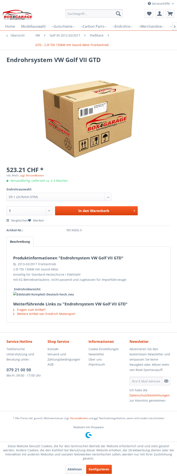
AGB (50, 364)
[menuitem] (94, 13)
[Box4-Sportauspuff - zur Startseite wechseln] (17, 14)
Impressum (96, 364)
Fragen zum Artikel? (31, 310)
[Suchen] (118, 13)
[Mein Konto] (159, 13)
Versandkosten (79, 418)
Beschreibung (20, 242)
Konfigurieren (99, 469)
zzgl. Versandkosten (32, 175)
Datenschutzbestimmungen (150, 395)
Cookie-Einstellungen (103, 349)
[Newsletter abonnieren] (166, 381)
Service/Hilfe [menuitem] (161, 4)
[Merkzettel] (149, 13)
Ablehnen (75, 469)
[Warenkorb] (170, 13)
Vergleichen (19, 220)
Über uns (95, 359)
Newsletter (96, 354)
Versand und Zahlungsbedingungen (63, 356)
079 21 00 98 (18, 370)
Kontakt (52, 349)
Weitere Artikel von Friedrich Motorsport (45, 314)
